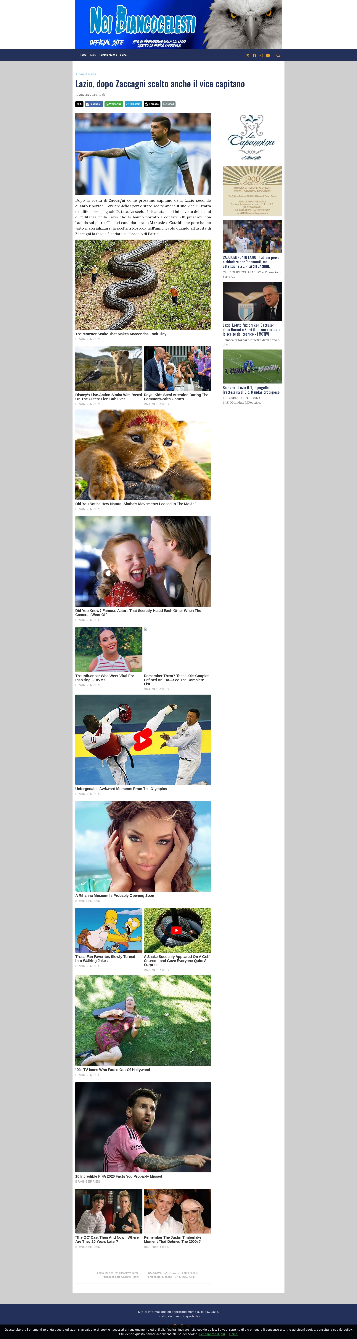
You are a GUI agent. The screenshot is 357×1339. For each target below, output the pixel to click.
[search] (278, 55)
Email (171, 104)
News (93, 55)
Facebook (95, 104)
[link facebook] (254, 55)
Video (123, 55)
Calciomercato (108, 55)
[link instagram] (261, 55)
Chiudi (233, 1334)
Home (83, 55)
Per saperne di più (212, 1334)
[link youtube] (268, 55)
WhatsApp (115, 104)
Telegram (134, 104)
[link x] (248, 55)
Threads (154, 104)
